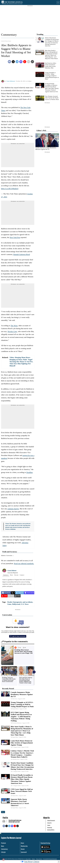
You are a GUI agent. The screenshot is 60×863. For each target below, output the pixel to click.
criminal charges (13, 509)
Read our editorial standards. (24, 563)
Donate (23, 849)
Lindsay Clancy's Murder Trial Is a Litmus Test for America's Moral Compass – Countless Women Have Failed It (22, 754)
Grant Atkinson (11, 570)
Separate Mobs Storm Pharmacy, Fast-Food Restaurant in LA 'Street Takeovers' (20, 802)
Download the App (45, 843)
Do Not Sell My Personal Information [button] (50, 858)
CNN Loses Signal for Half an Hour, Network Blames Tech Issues (22, 791)
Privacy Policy (28, 858)
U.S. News (25, 604)
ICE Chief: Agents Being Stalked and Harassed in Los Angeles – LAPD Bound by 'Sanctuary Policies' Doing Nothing (21, 716)
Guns (9, 604)
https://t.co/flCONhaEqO (9, 189)
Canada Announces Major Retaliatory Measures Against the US (45, 148)
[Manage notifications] (3, 859)
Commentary (9, 34)
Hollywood (16, 604)
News (2, 846)
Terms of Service (39, 858)
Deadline (29, 472)
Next (3, 812)
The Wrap (14, 326)
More (11, 575)
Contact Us (49, 823)
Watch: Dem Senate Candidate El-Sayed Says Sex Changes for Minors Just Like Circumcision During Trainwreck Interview (52, 42)
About (22, 843)
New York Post (15, 237)
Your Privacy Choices (31, 861)
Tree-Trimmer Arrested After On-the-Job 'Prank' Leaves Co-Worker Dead (52, 98)
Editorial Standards (51, 820)
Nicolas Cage (12, 331)
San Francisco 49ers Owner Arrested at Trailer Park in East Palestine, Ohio (50, 65)
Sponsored (24, 852)
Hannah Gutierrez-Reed (21, 254)
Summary (6, 575)
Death (9, 602)
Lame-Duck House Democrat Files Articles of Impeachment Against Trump (22, 743)
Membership (24, 846)
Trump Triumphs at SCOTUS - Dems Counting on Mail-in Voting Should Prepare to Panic (52, 76)
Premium (3, 843)
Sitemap (33, 858)
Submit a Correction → (7, 555)
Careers (48, 825)
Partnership (49, 827)
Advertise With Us (50, 830)
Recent (16, 575)
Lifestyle (3, 852)
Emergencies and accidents (23, 602)
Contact (22, 575)
